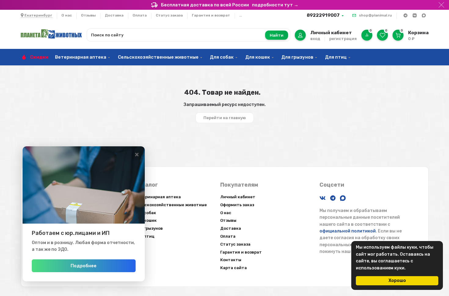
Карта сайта (233, 267)
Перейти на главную (224, 117)
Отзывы (88, 15)
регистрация (343, 38)
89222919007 (323, 15)
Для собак (222, 57)
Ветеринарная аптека (80, 57)
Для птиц (336, 57)
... (240, 15)
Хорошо (397, 280)
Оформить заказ (237, 205)
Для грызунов (297, 57)
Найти (276, 35)
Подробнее (84, 266)
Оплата (140, 15)
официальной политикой (347, 231)
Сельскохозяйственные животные (158, 57)
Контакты (230, 260)
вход (315, 38)
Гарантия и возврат (211, 15)
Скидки (39, 57)
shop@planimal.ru (375, 15)
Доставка (114, 15)
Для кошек (257, 57)
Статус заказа (169, 15)
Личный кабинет (237, 197)
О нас (66, 15)
